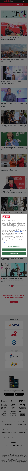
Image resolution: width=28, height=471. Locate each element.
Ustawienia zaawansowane (14, 246)
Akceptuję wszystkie (14, 253)
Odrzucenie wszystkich (14, 249)
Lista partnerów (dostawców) (8, 242)
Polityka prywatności (18, 231)
